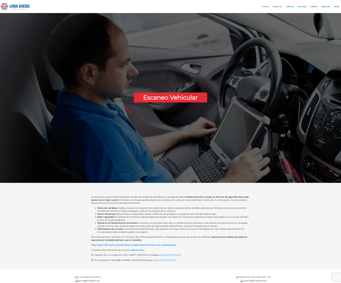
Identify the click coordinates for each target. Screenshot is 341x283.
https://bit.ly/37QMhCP (165, 260)
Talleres (290, 6)
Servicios (302, 6)
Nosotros (277, 6)
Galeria (313, 6)
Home (265, 6)
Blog (336, 6)
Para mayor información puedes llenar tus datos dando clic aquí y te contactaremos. (133, 245)
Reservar (325, 6)
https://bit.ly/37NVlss (170, 255)
